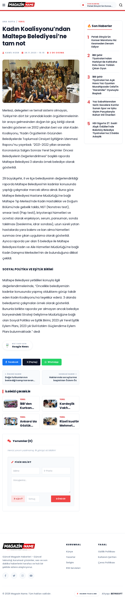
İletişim (70, 562)
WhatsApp (53, 362)
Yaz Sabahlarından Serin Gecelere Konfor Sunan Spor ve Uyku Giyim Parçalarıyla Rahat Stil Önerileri (106, 108)
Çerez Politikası (106, 562)
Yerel (21, 21)
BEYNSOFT (117, 593)
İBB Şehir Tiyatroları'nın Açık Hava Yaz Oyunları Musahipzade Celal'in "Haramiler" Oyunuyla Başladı (105, 85)
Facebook (13, 362)
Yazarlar (70, 557)
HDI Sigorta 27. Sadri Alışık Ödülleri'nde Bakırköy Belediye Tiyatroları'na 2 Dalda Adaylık (106, 130)
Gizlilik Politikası (106, 551)
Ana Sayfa (8, 21)
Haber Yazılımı (88, 593)
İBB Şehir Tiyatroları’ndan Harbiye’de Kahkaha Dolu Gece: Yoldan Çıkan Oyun (104, 62)
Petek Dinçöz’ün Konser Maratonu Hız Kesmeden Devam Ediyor (103, 41)
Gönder (61, 498)
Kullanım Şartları (107, 557)
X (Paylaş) (32, 362)
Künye (69, 551)
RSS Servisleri (73, 568)
